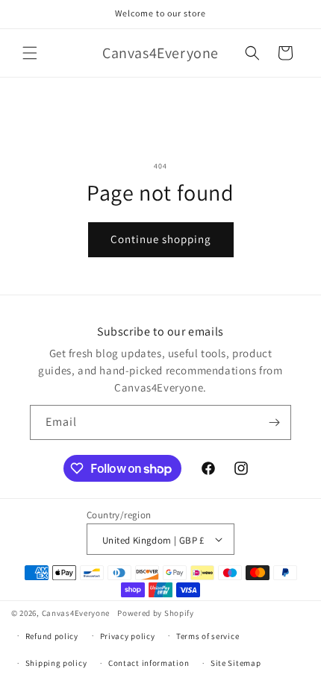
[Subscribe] (274, 422)
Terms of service (207, 636)
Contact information (148, 663)
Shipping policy (56, 663)
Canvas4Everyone (76, 613)
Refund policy (51, 636)
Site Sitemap (236, 663)
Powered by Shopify (155, 613)
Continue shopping (160, 239)
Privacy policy (127, 636)
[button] (29, 53)
